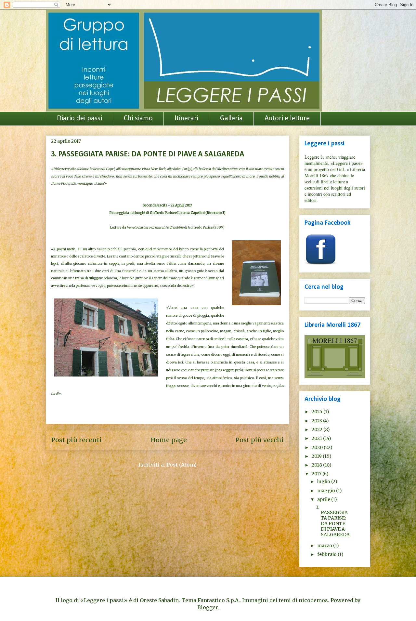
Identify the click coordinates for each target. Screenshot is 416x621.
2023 (317, 421)
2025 (317, 412)
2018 (317, 465)
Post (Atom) (181, 464)
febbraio (327, 554)
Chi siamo (138, 118)
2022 (317, 429)
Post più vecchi (259, 440)
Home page (168, 440)
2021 (317, 438)
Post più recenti (76, 440)
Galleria (231, 118)
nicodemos (313, 600)
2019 (317, 456)
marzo (325, 545)
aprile (324, 499)
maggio (326, 491)
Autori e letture (287, 118)
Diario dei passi (79, 118)
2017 (317, 474)
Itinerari (186, 118)
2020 (318, 447)
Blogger (207, 607)
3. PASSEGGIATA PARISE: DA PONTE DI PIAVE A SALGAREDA (147, 154)
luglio (324, 481)
